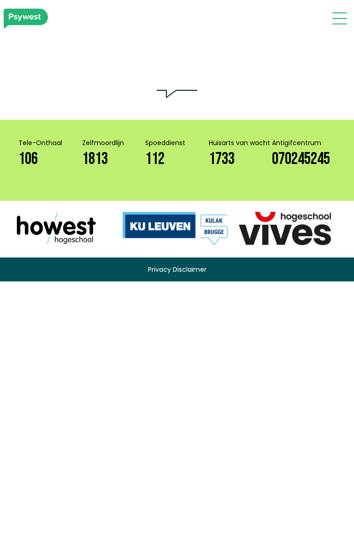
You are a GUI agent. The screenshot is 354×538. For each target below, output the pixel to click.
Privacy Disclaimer (177, 269)
